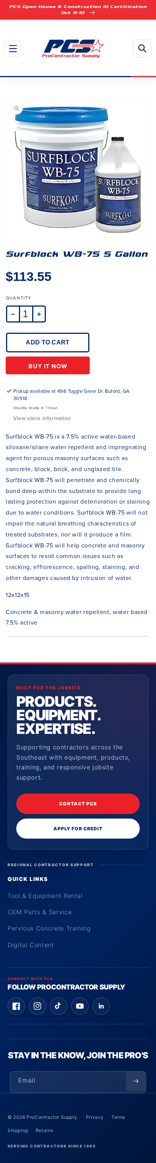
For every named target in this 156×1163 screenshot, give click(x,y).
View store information (42, 418)
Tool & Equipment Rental (45, 895)
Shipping (18, 1130)
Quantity (19, 298)
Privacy (95, 1117)
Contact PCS (78, 803)
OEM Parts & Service (40, 912)
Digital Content (31, 945)
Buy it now (47, 366)
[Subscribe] (135, 1081)
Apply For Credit (77, 828)
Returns (44, 1130)
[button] (13, 48)
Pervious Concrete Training (49, 928)
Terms (118, 1117)
